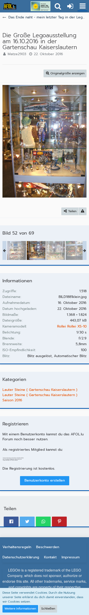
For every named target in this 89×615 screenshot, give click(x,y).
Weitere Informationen (20, 608)
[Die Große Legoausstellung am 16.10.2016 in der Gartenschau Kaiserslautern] (16, 250)
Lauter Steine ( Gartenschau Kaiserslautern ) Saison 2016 (39, 397)
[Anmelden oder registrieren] (70, 6)
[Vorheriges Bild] (10, 141)
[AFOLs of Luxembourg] (9, 6)
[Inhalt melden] (83, 211)
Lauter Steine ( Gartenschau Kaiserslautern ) (39, 389)
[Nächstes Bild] (79, 141)
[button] (83, 6)
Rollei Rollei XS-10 (72, 326)
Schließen (48, 608)
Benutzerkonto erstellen (44, 480)
